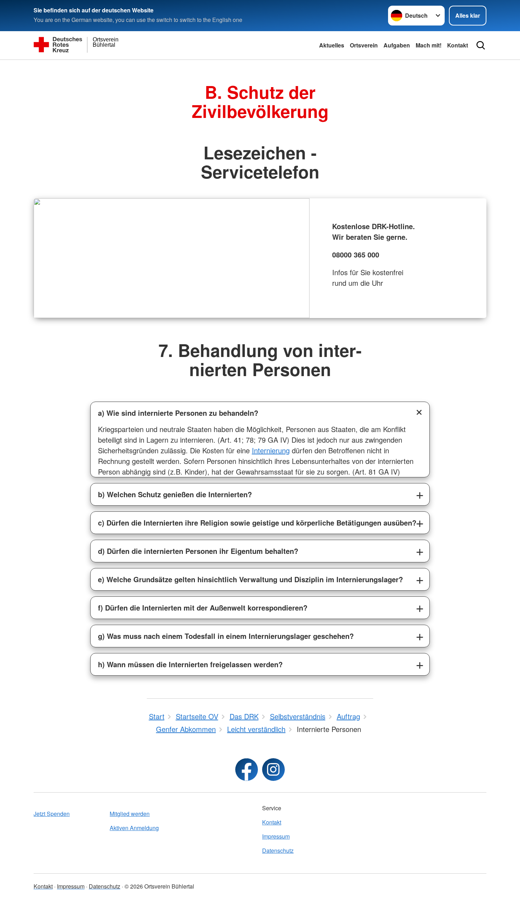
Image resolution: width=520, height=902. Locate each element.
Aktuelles (331, 45)
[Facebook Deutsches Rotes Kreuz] (246, 769)
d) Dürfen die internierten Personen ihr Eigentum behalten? (198, 551)
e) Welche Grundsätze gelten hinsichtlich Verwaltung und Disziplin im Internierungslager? (250, 579)
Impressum (276, 836)
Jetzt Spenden (52, 814)
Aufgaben (396, 45)
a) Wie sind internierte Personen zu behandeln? (178, 413)
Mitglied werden (130, 814)
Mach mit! (428, 45)
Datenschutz (278, 850)
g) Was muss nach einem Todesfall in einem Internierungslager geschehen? (226, 636)
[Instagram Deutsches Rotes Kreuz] (273, 769)
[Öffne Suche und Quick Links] (480, 45)
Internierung (271, 450)
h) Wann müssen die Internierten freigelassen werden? (190, 664)
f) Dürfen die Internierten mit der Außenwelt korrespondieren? (202, 607)
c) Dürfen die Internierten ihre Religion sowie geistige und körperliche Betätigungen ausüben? (257, 522)
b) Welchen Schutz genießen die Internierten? (175, 494)
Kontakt (457, 45)
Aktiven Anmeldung (134, 828)
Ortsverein (364, 45)
